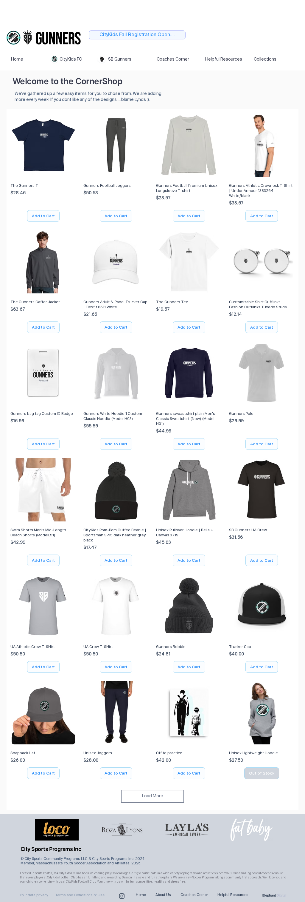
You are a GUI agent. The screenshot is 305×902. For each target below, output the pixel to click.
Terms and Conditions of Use (80, 895)
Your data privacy (34, 895)
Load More (152, 796)
